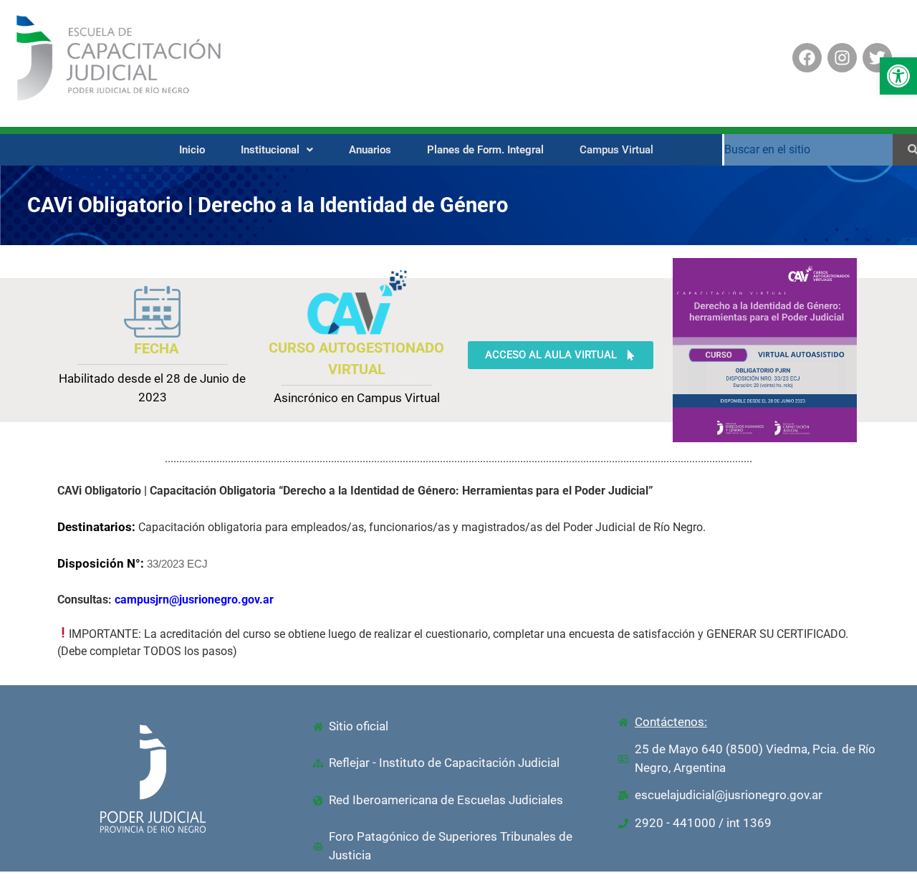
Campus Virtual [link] (616, 149)
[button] (277, 150)
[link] (898, 76)
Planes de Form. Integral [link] (485, 149)
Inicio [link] (192, 149)
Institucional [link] (270, 149)
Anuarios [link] (370, 149)
